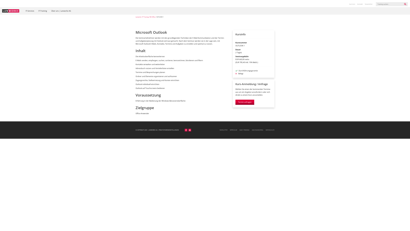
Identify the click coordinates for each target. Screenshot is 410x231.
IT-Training (42, 11)
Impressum (233, 130)
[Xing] (186, 130)
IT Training (145, 17)
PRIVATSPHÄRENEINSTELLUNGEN (169, 130)
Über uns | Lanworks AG (61, 11)
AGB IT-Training (244, 130)
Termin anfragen (245, 102)
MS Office (152, 17)
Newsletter (369, 4)
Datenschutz (270, 130)
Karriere (352, 4)
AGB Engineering (257, 130)
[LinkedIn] (189, 130)
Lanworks (138, 17)
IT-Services (30, 11)
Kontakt (360, 4)
